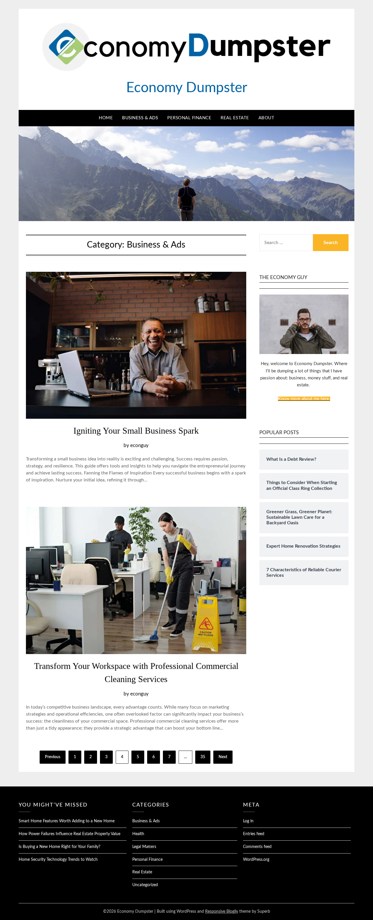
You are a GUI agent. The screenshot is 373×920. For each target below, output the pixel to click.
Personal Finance (189, 118)
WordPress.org (256, 860)
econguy (139, 445)
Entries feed (253, 834)
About (266, 118)
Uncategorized (145, 885)
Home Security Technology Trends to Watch (58, 860)
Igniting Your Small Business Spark (136, 430)
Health (138, 834)
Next (223, 757)
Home (106, 118)
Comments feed (257, 847)
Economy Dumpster (186, 88)
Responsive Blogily (221, 912)
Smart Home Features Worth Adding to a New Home (67, 821)
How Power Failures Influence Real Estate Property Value (69, 834)
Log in (248, 821)
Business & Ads (140, 118)
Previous (52, 757)
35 (202, 757)
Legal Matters (144, 847)
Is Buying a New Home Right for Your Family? (59, 847)
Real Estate (235, 118)
